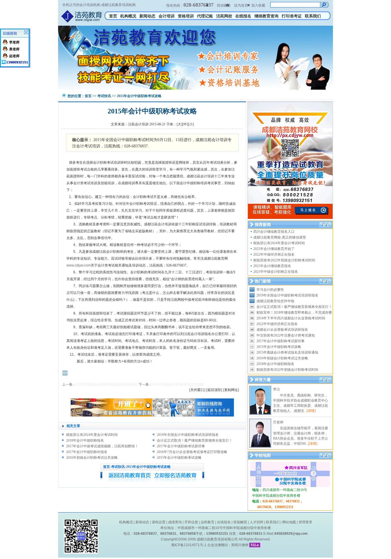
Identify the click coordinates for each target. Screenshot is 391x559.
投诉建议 (224, 5)
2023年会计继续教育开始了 (274, 249)
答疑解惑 (240, 522)
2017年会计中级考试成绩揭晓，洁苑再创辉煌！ (102, 446)
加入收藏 (258, 5)
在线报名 (243, 16)
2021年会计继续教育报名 (272, 266)
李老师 (14, 42)
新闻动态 (147, 16)
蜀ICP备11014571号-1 (188, 545)
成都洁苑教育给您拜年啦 (275, 301)
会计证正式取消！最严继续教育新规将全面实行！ (194, 440)
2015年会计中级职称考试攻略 (179, 458)
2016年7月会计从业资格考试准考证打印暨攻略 (192, 452)
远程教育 (207, 522)
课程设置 (158, 522)
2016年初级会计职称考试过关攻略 (178, 384)
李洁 (276, 389)
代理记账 (205, 16)
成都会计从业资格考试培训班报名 (282, 330)
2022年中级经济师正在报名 (274, 255)
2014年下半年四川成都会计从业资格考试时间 (290, 318)
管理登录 (305, 522)
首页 (113, 16)
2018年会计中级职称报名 (85, 440)
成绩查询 (175, 522)
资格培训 (186, 16)
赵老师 (14, 56)
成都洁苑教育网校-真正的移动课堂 (279, 237)
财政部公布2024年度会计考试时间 (92, 435)
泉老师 (14, 49)
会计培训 (167, 16)
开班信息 (191, 522)
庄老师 (278, 422)
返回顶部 (214, 390)
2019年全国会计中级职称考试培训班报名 (188, 435)
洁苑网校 (224, 16)
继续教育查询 (266, 16)
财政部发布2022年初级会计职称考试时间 (284, 260)
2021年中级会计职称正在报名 (275, 272)
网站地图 (289, 522)
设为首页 (241, 5)
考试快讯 (104, 96)
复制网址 (231, 390)
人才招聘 (256, 522)
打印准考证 (292, 16)
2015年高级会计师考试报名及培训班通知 (107, 384)
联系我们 (313, 16)
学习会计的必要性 (270, 290)
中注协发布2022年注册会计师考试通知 (285, 335)
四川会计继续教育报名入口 (274, 232)
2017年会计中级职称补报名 (86, 452)
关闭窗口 (197, 390)
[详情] (311, 411)
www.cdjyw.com (78, 265)
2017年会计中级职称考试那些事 (181, 446)
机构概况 (128, 16)
